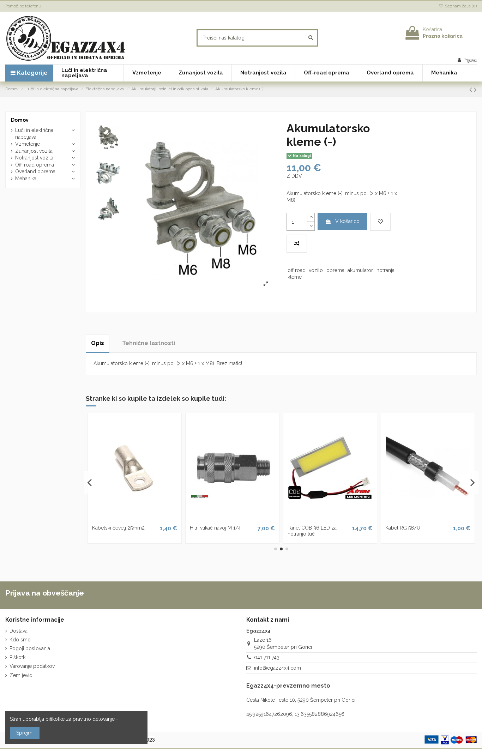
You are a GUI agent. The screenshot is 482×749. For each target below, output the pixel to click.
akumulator (360, 270)
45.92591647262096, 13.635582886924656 (295, 714)
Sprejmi (25, 733)
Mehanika (25, 178)
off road (297, 270)
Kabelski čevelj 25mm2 (118, 528)
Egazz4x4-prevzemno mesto (288, 685)
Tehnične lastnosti (148, 343)
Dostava (19, 631)
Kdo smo (20, 639)
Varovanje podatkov (32, 666)
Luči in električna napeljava (34, 133)
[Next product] (475, 89)
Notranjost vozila (34, 158)
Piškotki (18, 657)
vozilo (316, 270)
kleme (295, 277)
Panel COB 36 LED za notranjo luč (312, 531)
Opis (97, 343)
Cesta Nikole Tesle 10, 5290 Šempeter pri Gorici (300, 700)
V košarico (347, 221)
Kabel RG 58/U (402, 528)
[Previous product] (471, 89)
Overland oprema (35, 171)
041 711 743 (266, 657)
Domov (20, 120)
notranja (385, 270)
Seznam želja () (460, 6)
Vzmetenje (27, 144)
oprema (335, 270)
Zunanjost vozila (34, 151)
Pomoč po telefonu (23, 6)
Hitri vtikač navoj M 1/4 (215, 528)
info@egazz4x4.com (277, 668)
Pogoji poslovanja (30, 648)
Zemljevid (21, 675)
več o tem (131, 719)
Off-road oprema (34, 165)
